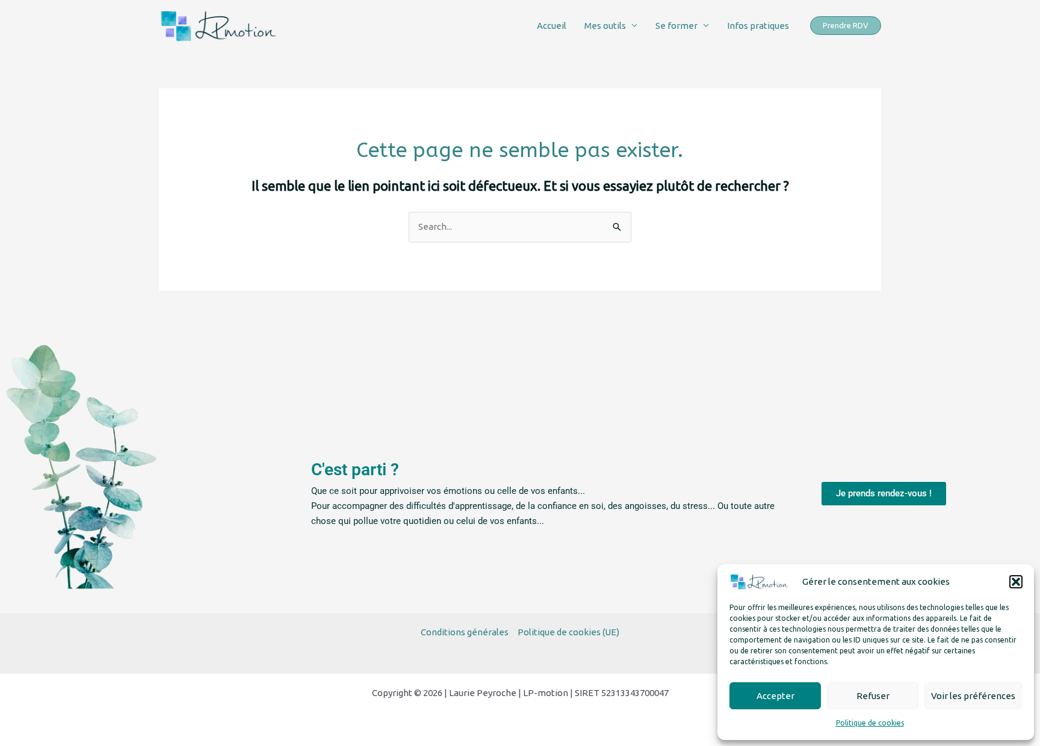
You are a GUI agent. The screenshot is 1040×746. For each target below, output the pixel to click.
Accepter (775, 696)
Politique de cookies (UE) (568, 632)
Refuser (873, 696)
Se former (676, 25)
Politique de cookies (870, 723)
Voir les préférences (973, 696)
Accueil (551, 25)
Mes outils (605, 25)
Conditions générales (465, 632)
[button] (1016, 582)
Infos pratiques (758, 25)
